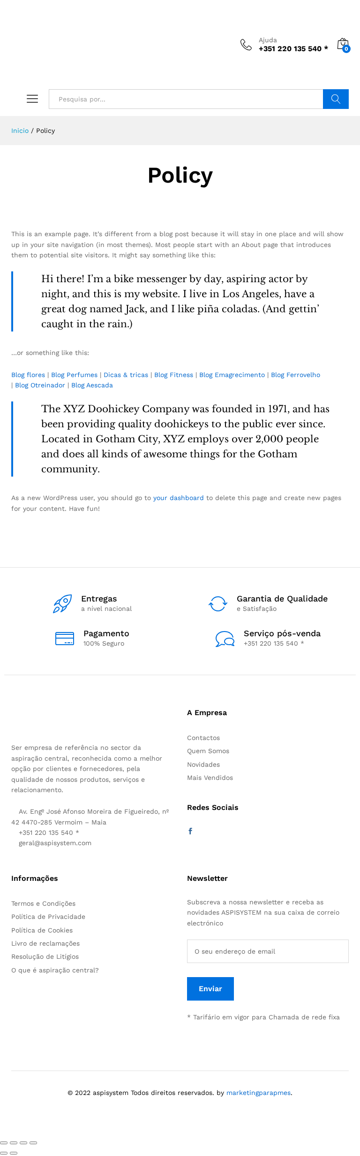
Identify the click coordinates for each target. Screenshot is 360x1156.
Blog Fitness (173, 374)
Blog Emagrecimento (232, 374)
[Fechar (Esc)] (4, 1142)
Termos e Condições (43, 903)
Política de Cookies (42, 930)
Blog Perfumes (74, 374)
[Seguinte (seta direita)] (13, 1153)
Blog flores (28, 374)
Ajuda (268, 40)
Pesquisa (336, 99)
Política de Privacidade (48, 916)
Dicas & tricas (126, 374)
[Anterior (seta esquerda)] (4, 1153)
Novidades (203, 764)
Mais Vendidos (210, 777)
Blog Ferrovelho (295, 374)
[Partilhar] (13, 1142)
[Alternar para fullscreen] (23, 1142)
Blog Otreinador (40, 385)
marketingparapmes (258, 1092)
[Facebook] (190, 831)
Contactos (203, 737)
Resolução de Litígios (45, 956)
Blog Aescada (92, 385)
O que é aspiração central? (55, 970)
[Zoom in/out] (33, 1142)
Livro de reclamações (45, 943)
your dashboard (178, 497)
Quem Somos (208, 751)
